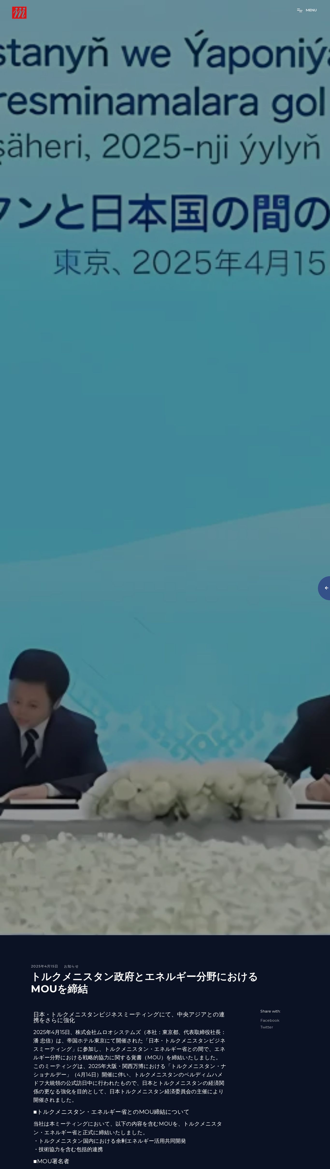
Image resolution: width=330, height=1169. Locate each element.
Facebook (269, 1020)
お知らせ (71, 966)
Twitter (266, 1027)
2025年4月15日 (44, 966)
